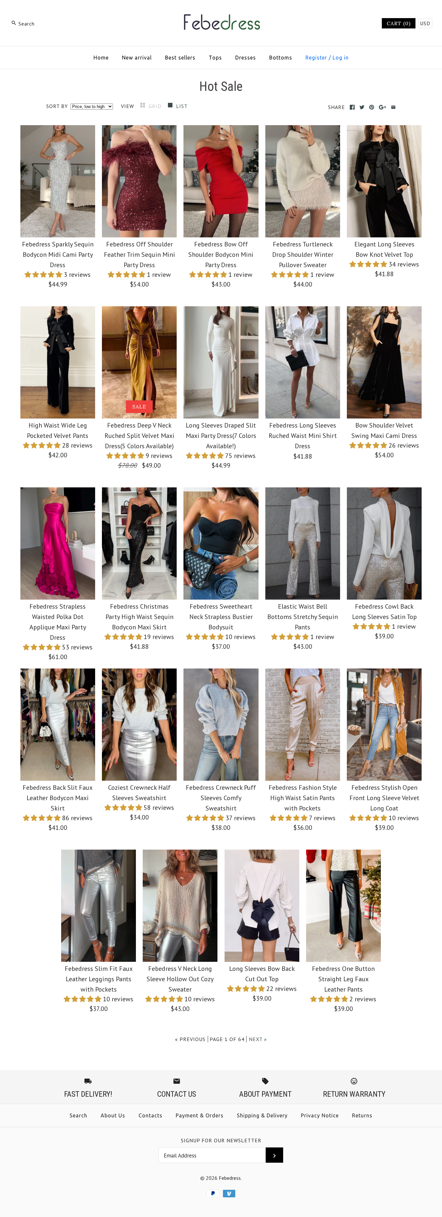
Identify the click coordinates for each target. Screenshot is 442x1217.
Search (78, 1115)
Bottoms (280, 57)
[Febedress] (221, 11)
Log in (341, 57)
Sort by (57, 106)
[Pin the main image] (371, 107)
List (182, 106)
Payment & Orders (200, 1115)
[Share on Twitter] (361, 107)
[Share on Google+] (382, 107)
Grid (156, 106)
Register (316, 57)
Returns (362, 1115)
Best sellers (180, 57)
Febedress (230, 1178)
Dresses (245, 57)
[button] (44, 274)
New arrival (137, 57)
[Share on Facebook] (352, 107)
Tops (215, 57)
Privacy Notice (320, 1115)
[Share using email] (393, 107)
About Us (113, 1115)
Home (101, 57)
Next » (258, 1039)
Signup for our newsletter (221, 1140)
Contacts (150, 1115)
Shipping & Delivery (262, 1115)
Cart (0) (399, 23)
